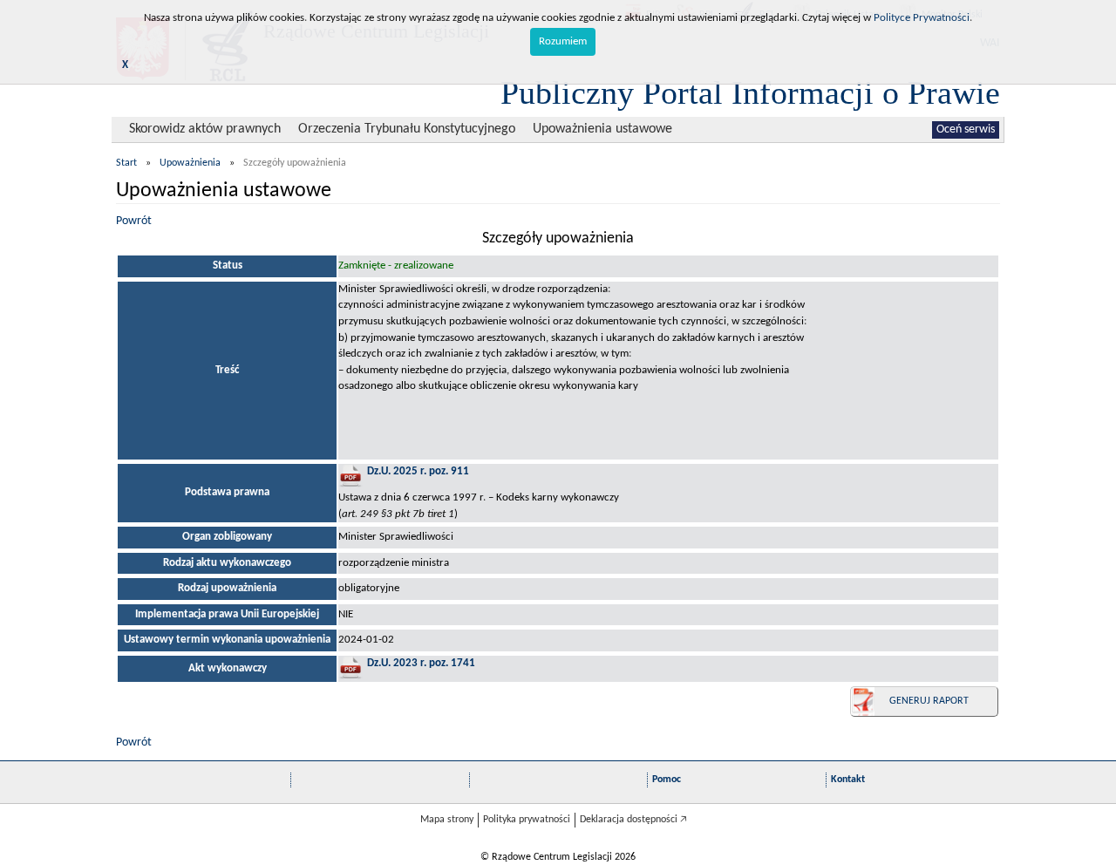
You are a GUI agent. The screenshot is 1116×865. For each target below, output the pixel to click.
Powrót (134, 221)
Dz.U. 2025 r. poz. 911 (418, 471)
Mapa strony (446, 819)
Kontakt (848, 779)
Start (126, 163)
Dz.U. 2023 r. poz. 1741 (421, 663)
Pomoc (666, 779)
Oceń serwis (965, 129)
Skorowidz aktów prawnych (205, 129)
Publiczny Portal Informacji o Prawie (750, 92)
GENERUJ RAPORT (929, 701)
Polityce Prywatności (922, 18)
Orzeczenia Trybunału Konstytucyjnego (406, 129)
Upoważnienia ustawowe (602, 129)
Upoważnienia (190, 163)
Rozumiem (563, 41)
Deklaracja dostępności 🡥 (633, 819)
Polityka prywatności (526, 819)
